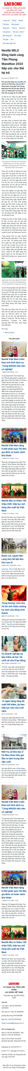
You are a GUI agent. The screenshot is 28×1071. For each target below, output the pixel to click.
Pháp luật (6, 28)
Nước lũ (12, 569)
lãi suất (21, 718)
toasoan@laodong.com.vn (15, 1023)
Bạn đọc (22, 28)
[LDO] (14, 349)
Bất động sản (7, 36)
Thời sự (14, 28)
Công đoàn (6, 32)
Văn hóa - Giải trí (18, 32)
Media (21, 20)
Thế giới (5, 39)
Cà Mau (18, 768)
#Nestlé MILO (9, 333)
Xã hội (14, 20)
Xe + (12, 39)
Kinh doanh (15, 24)
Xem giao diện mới (9, 43)
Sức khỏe (17, 36)
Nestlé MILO (20, 84)
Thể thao (6, 24)
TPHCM (4, 667)
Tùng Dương (10, 624)
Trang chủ (6, 20)
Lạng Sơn (5, 569)
